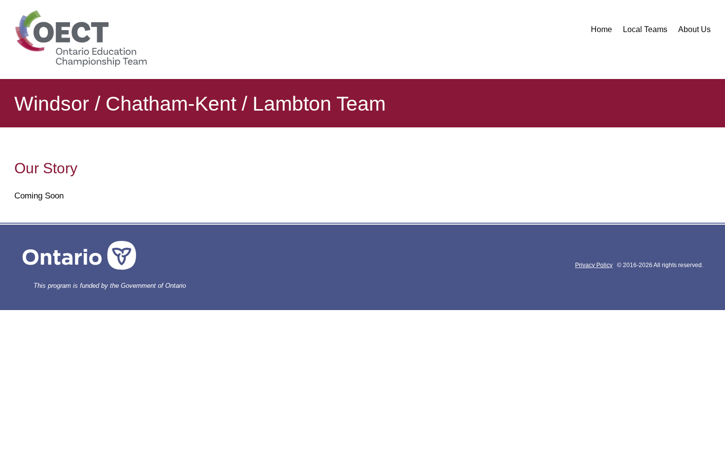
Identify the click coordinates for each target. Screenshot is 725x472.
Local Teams (645, 29)
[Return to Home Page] (80, 39)
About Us (694, 29)
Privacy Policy (594, 265)
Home (601, 29)
